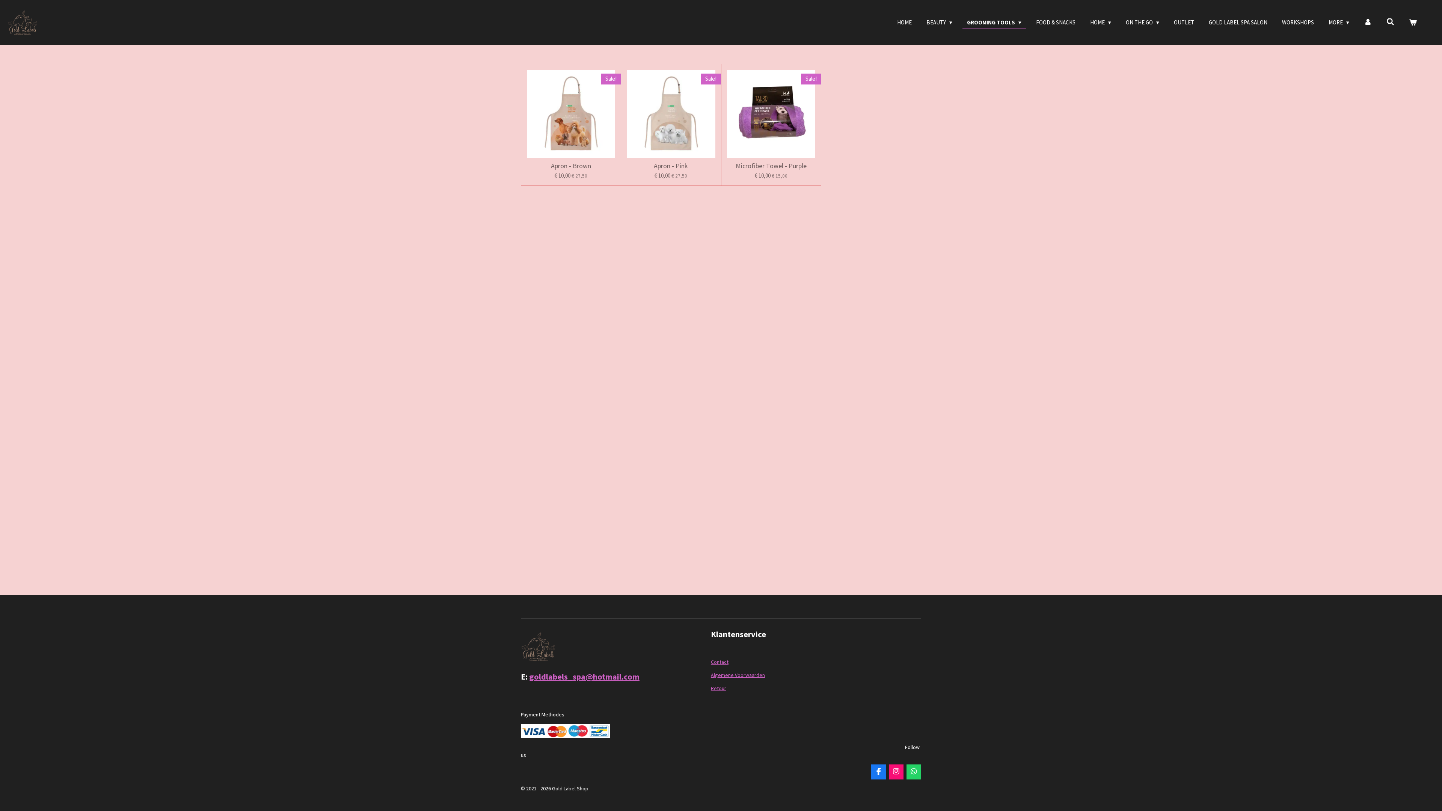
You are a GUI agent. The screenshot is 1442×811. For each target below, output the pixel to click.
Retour (718, 688)
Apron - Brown (571, 166)
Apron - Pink (671, 166)
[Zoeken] (1390, 22)
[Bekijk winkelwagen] (1412, 23)
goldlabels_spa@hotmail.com (584, 676)
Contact (720, 662)
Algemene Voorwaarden (738, 675)
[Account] (1367, 23)
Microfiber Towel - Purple (771, 166)
